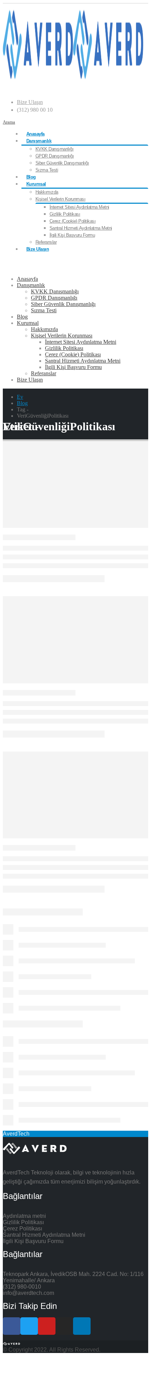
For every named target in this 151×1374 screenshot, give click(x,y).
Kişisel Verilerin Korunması (60, 199)
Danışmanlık (39, 141)
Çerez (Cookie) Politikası (73, 221)
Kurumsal (36, 184)
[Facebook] (11, 1326)
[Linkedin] (82, 1326)
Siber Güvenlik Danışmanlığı (62, 163)
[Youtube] (46, 1326)
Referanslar (46, 242)
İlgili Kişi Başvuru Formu (72, 235)
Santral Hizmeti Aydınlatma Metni (81, 228)
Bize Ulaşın (30, 102)
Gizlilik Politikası (65, 214)
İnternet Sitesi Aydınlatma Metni (79, 207)
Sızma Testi (46, 170)
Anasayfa (35, 134)
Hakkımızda (46, 192)
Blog (31, 177)
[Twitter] (29, 1326)
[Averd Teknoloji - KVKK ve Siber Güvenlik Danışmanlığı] (73, 78)
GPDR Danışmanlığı (54, 156)
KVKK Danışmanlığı (54, 149)
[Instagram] (64, 1326)
